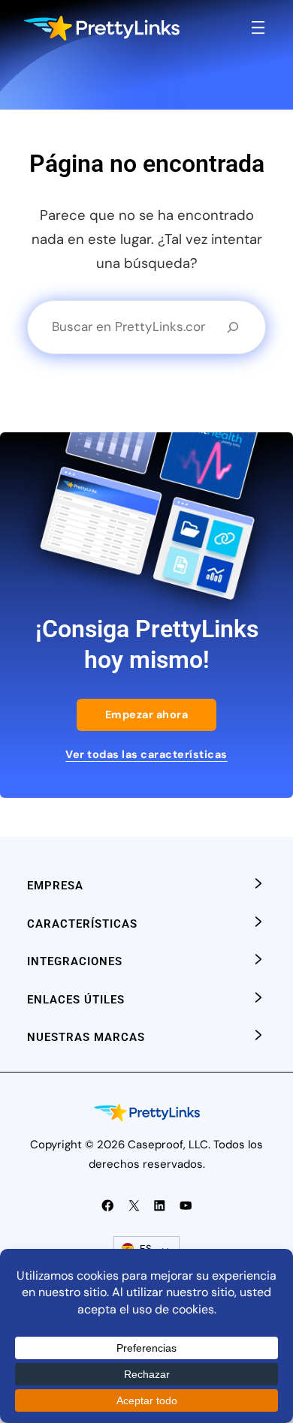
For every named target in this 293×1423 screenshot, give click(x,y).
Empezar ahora (147, 714)
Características (82, 924)
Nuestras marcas (86, 1037)
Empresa (55, 885)
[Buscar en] (233, 327)
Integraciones (74, 961)
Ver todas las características (146, 754)
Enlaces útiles (76, 999)
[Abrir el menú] (258, 27)
